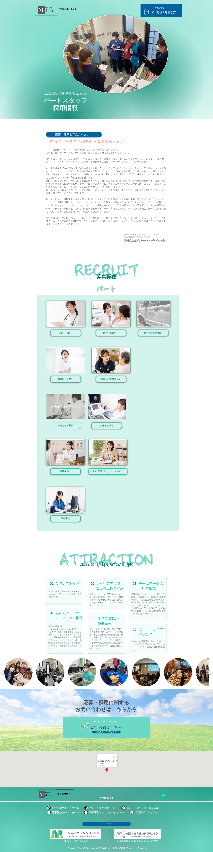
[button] (66, 333)
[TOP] (163, 795)
